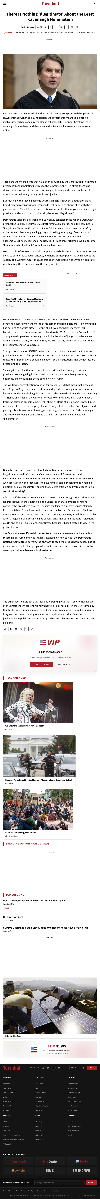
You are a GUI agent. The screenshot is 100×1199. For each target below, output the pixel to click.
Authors (6, 1110)
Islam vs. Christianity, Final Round (20, 832)
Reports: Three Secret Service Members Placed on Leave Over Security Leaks (39, 780)
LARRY (5, 1122)
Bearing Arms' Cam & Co (11, 1135)
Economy (38, 1097)
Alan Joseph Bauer (11, 836)
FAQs (82, 1068)
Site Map (56, 1191)
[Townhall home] (12, 1068)
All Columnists (72, 1110)
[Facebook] (53, 1068)
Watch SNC (71, 1135)
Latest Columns (8, 1092)
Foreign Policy (40, 1101)
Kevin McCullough (74, 1092)
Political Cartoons (9, 1101)
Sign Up (91, 1182)
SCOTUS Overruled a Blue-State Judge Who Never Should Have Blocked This (45, 928)
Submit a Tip (39, 1135)
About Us (38, 1122)
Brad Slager (72, 1097)
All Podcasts (7, 1144)
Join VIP (92, 1068)
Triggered (6, 1126)
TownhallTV (7, 1106)
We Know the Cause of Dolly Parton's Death (24, 725)
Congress (38, 1088)
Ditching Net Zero (13, 917)
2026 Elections (40, 1084)
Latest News (7, 1088)
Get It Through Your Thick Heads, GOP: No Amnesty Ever (35, 900)
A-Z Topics (40, 1078)
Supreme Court (40, 1110)
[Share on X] (50, 27)
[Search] (95, 3)
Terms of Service (8, 1191)
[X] (43, 1068)
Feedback (31, 1191)
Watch (5, 1097)
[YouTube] (59, 1068)
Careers (38, 1131)
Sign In (73, 1068)
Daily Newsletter (73, 1131)
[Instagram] (48, 1068)
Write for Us (39, 1139)
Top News (6, 1084)
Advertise (38, 1126)
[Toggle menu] (4, 3)
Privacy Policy (20, 1191)
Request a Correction (44, 1191)
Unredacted (7, 1131)
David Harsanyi (27, 27)
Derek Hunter (72, 1088)
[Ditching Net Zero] (50, 1005)
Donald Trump (40, 1092)
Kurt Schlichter (73, 1084)
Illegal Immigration (42, 1106)
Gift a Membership (74, 1126)
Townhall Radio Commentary (13, 1139)
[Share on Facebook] (61, 27)
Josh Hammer (73, 1106)
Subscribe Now (63, 664)
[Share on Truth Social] (56, 27)
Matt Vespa (9, 729)
